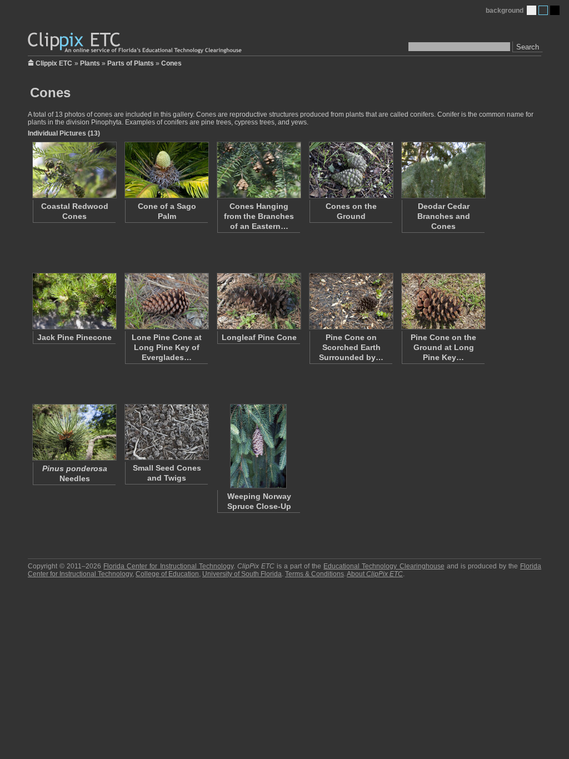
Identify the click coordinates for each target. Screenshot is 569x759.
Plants (90, 63)
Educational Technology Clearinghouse (383, 566)
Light (531, 10)
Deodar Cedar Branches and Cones (443, 216)
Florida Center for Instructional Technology (168, 566)
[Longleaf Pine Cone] (258, 301)
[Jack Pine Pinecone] (74, 301)
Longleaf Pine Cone (259, 337)
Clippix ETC (54, 62)
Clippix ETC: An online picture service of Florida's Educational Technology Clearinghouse (135, 43)
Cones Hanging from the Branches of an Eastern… (259, 216)
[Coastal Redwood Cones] (74, 170)
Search (527, 47)
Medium (543, 10)
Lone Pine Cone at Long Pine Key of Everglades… (167, 347)
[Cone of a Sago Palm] (166, 170)
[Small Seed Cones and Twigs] (166, 432)
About (375, 574)
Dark (555, 10)
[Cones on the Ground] (350, 170)
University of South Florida (242, 574)
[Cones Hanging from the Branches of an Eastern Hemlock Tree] (258, 170)
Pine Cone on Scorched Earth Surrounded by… (351, 347)
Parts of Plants (130, 63)
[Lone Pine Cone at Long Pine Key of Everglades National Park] (166, 301)
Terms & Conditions (314, 574)
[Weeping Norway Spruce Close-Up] (258, 446)
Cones (171, 63)
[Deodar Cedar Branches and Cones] (443, 170)
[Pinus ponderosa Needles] (74, 432)
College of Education (167, 574)
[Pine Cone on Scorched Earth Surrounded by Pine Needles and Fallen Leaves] (350, 301)
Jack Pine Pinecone (74, 337)
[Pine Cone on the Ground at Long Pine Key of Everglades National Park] (443, 301)
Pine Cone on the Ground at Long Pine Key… (443, 347)
